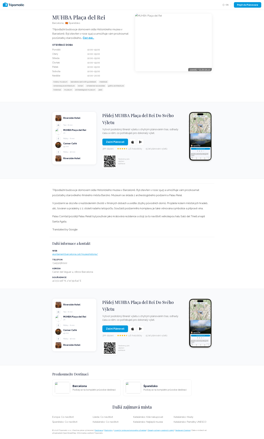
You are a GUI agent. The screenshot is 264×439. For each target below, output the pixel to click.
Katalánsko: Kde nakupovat (148, 417)
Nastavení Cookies (183, 430)
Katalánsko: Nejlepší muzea (148, 422)
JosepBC (193, 69)
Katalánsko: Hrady (183, 417)
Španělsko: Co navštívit (64, 422)
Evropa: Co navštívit (63, 417)
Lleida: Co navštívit (103, 417)
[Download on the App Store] (132, 142)
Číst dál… (88, 37)
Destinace (99, 430)
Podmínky (108, 430)
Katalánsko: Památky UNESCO (190, 422)
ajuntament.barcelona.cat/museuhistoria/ (75, 254)
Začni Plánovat (115, 141)
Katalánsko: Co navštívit (105, 422)
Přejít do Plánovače (247, 5)
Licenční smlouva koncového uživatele (130, 430)
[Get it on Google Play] (140, 142)
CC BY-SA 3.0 (204, 69)
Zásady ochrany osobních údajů (161, 430)
